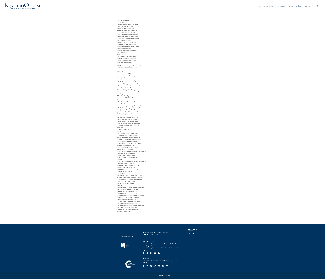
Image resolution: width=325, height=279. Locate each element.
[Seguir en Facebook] (189, 233)
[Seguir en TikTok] (155, 265)
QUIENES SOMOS (268, 6)
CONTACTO (308, 6)
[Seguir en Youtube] (155, 253)
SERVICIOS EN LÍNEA (295, 6)
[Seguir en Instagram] (151, 253)
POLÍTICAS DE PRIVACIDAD (162, 275)
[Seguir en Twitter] (193, 233)
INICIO (259, 6)
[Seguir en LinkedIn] (159, 253)
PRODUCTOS (281, 6)
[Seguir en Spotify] (159, 265)
